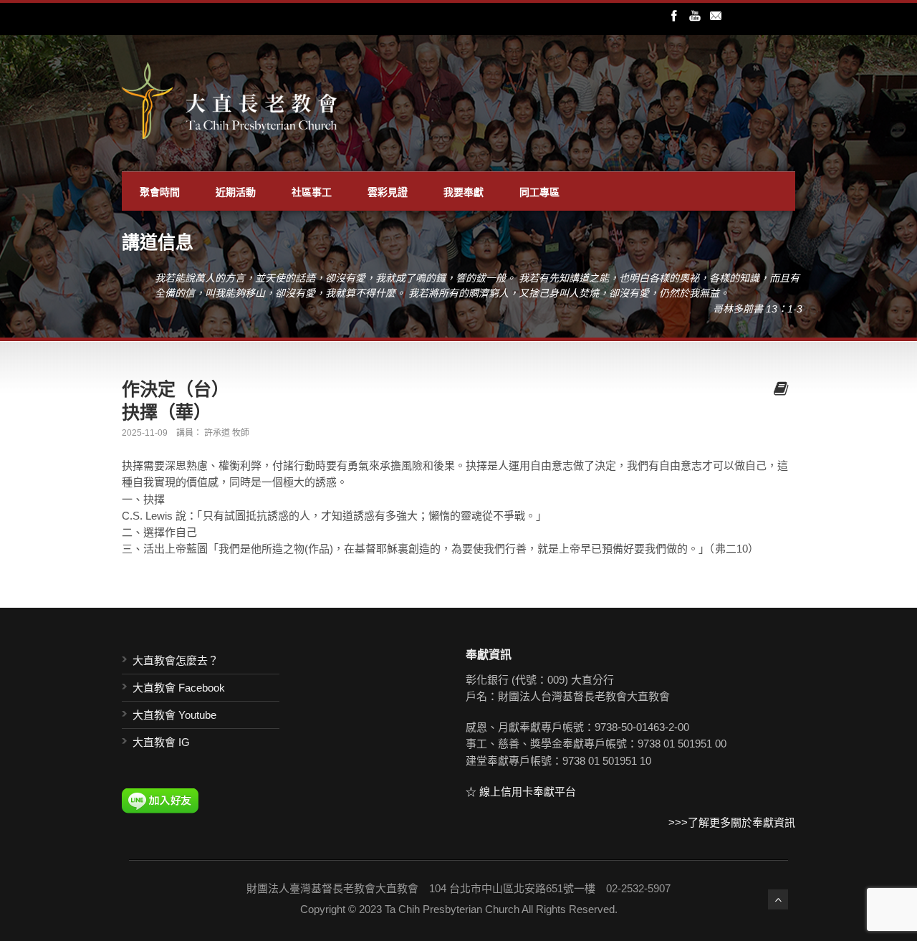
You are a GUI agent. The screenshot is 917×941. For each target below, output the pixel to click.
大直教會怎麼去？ (176, 660)
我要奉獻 (463, 191)
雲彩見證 (388, 191)
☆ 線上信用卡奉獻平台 (521, 791)
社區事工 (312, 191)
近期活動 (236, 191)
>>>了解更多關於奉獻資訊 (731, 822)
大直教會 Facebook (179, 688)
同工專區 (539, 191)
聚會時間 (160, 191)
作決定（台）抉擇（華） (175, 400)
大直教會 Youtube (174, 715)
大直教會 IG (161, 742)
